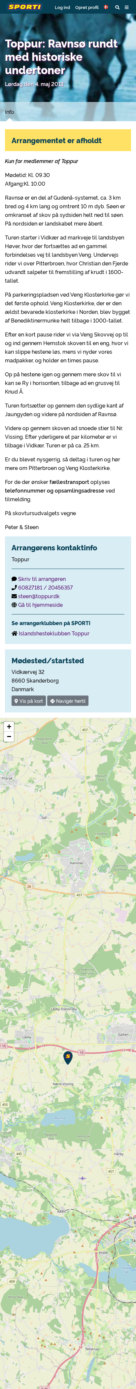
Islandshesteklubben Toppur (54, 633)
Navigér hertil (70, 700)
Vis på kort (30, 700)
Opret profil (87, 7)
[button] (107, 7)
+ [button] (9, 726)
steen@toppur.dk (39, 596)
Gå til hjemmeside (40, 604)
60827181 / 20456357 (45, 587)
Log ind (62, 7)
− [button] (9, 736)
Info (9, 111)
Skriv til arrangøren (42, 578)
